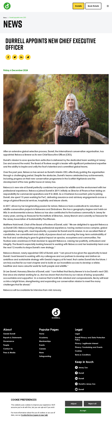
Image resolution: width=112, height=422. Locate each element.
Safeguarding (45, 356)
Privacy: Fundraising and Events (88, 347)
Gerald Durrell (9, 334)
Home (41, 334)
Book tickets (93, 6)
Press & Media (9, 352)
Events (42, 345)
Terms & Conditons (83, 355)
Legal (77, 334)
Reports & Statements (12, 337)
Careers (42, 349)
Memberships (45, 341)
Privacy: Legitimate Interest (86, 343)
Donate (78, 6)
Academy (43, 337)
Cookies (78, 351)
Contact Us (8, 349)
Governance (8, 341)
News (5, 17)
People (6, 345)
